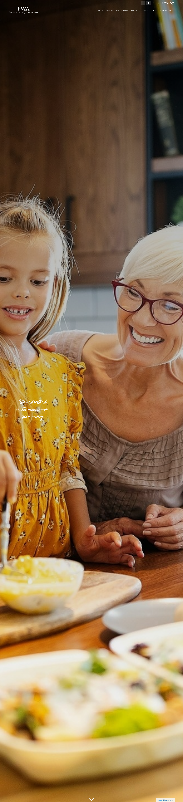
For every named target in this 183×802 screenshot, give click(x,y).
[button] (100, 10)
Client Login (156, 3)
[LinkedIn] (143, 3)
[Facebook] (148, 3)
